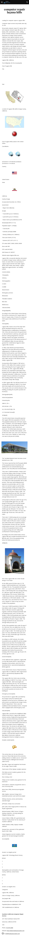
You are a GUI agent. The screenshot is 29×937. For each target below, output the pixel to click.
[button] (2, 2)
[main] (14, 10)
